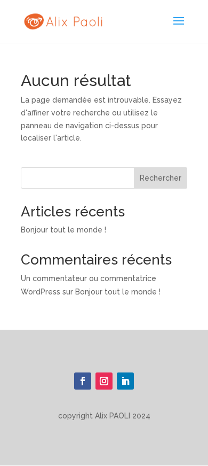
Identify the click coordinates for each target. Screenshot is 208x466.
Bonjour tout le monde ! (63, 230)
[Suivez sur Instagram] (104, 381)
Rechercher (160, 178)
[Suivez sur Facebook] (82, 381)
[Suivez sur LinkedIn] (125, 381)
